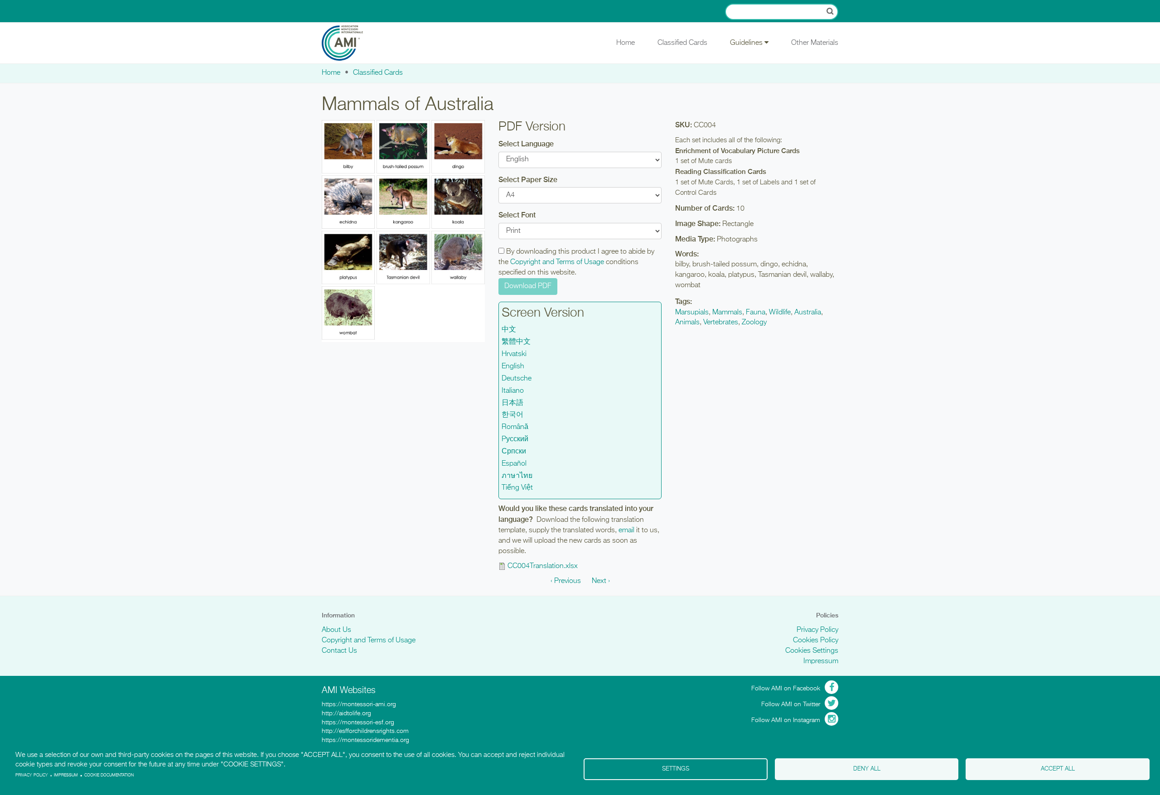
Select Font (517, 215)
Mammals (727, 312)
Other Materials (814, 43)
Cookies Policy (815, 640)
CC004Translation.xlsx (543, 566)
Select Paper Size (527, 179)
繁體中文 (516, 342)
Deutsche (517, 378)
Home (625, 43)
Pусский (515, 439)
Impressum (820, 661)
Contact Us (339, 651)
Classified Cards (682, 43)
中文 (509, 329)
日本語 (512, 403)
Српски (514, 451)
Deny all (866, 769)
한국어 (512, 415)
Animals (687, 322)
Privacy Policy (817, 630)
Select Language (526, 144)
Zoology (754, 322)
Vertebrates (720, 322)
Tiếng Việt (517, 487)
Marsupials (692, 312)
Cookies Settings (811, 651)
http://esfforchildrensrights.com (365, 731)
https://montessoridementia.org (365, 740)
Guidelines (747, 43)
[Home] (349, 43)
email (626, 530)
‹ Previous (566, 581)
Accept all (1058, 769)
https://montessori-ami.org (359, 704)
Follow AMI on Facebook (785, 688)
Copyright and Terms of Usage (557, 262)
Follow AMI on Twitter (790, 704)
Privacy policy (31, 775)
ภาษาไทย (517, 476)
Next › (601, 581)
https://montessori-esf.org (358, 722)
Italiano (513, 391)
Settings (675, 769)
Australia (807, 312)
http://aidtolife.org (346, 713)
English (513, 366)
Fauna (755, 312)
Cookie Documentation (109, 775)
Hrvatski (514, 354)
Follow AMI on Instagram (785, 720)
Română (515, 427)
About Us (336, 630)
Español (514, 463)
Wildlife (780, 312)
